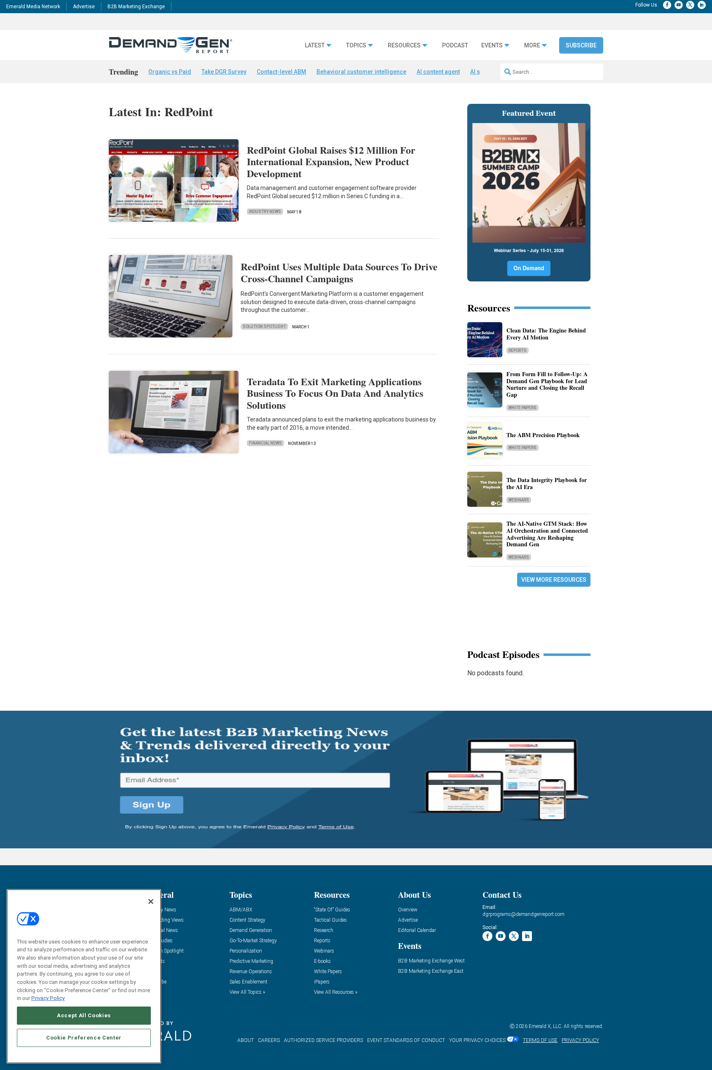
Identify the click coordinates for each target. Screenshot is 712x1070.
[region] (84, 976)
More (532, 45)
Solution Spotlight (264, 326)
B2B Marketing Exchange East (431, 971)
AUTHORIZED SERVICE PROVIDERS (323, 1040)
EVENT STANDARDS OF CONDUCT (406, 1040)
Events (492, 45)
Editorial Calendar (417, 930)
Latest (315, 45)
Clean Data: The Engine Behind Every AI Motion (546, 334)
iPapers (322, 982)
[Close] (151, 901)
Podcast (455, 45)
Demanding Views (164, 920)
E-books (322, 961)
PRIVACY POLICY (580, 1040)
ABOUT (245, 1040)
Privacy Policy (48, 998)
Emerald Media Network (33, 6)
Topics (356, 45)
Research (323, 930)
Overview (407, 910)
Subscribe (581, 45)
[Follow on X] (690, 5)
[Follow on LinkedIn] (702, 5)
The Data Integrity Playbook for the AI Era (546, 483)
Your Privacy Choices (477, 1040)
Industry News (265, 211)
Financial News (265, 443)
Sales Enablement (248, 982)
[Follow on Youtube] (679, 5)
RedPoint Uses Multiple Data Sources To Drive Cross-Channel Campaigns (339, 272)
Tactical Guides (330, 920)
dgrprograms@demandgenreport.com (523, 914)
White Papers (522, 407)
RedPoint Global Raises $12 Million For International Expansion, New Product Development (331, 162)
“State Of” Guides (332, 910)
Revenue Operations (251, 971)
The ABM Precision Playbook (543, 435)
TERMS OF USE (540, 1040)
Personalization (246, 951)
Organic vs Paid (169, 71)
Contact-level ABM (281, 71)
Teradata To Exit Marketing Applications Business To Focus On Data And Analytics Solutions (335, 393)
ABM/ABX (241, 910)
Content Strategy (247, 920)
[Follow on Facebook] (667, 5)
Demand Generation (251, 930)
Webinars (518, 500)
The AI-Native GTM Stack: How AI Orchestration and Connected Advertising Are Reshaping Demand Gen (547, 533)
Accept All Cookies (84, 1015)
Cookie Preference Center (84, 1038)
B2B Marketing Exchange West (431, 961)
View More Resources (553, 579)
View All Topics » (247, 992)
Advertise (84, 6)
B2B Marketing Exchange (136, 6)
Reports (517, 350)
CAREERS (269, 1040)
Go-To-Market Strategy (253, 941)
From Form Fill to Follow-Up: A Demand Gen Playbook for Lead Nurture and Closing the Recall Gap (547, 384)
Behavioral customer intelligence (361, 71)
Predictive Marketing (251, 961)
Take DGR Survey (223, 71)
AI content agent (438, 71)
